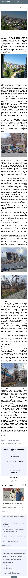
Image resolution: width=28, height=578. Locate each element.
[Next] (25, 485)
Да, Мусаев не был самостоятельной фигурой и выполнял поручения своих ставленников (14, 567)
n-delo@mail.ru (14, 466)
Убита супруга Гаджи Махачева (10, 541)
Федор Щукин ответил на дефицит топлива (14, 536)
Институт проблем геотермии (14, 443)
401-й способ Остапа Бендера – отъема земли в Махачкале (13, 7)
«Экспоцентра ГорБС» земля (12, 440)
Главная (2, 7)
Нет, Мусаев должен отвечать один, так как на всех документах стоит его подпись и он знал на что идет (14, 572)
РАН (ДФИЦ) (4, 443)
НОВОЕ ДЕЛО (5, 2)
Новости (6, 7)
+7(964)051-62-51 (14, 472)
